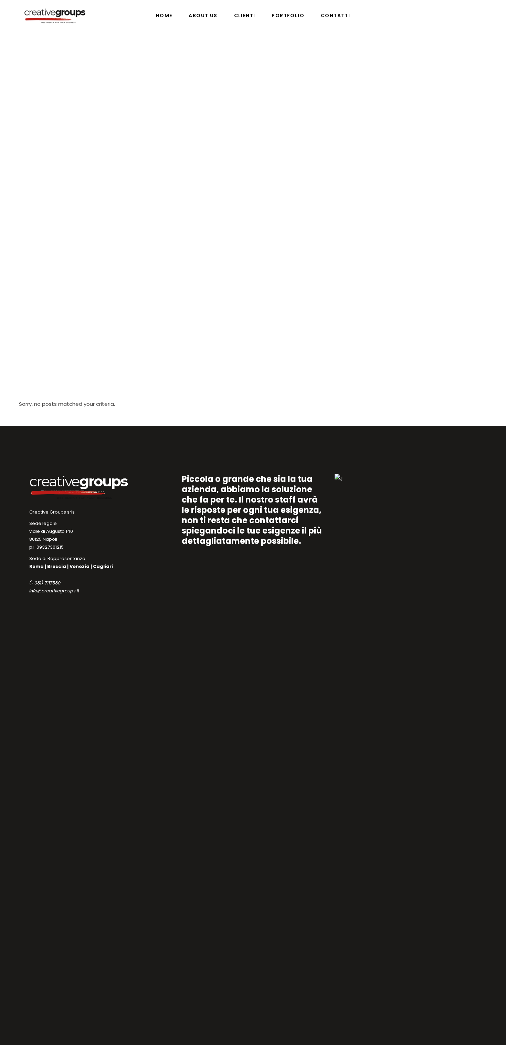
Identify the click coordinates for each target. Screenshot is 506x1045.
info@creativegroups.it (54, 591)
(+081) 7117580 (45, 583)
